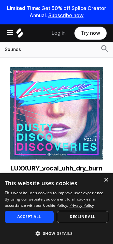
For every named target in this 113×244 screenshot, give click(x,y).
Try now (90, 33)
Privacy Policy (81, 205)
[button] (56, 233)
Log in (58, 33)
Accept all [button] (29, 216)
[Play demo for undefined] (56, 113)
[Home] (19, 34)
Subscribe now (65, 15)
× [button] (106, 180)
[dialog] (56, 208)
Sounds (13, 49)
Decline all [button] (82, 216)
